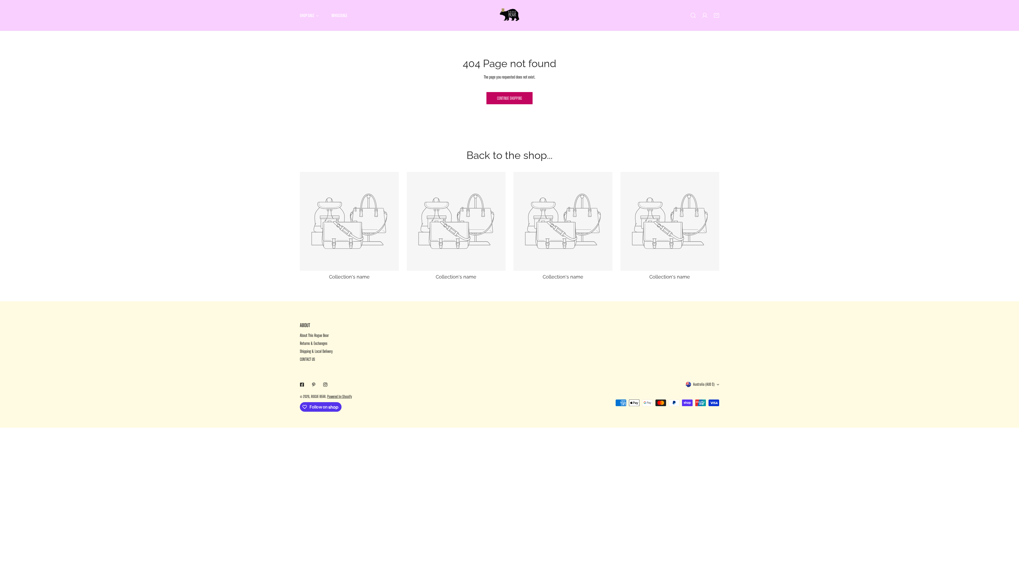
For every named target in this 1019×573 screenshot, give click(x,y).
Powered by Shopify (339, 396)
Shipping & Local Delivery (316, 351)
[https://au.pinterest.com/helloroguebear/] (313, 385)
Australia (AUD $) (704, 384)
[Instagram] (325, 385)
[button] (716, 15)
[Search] (693, 15)
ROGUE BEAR (318, 396)
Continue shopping (509, 98)
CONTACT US (307, 359)
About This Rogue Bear (314, 335)
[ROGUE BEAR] (509, 15)
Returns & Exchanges (313, 343)
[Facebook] (302, 385)
